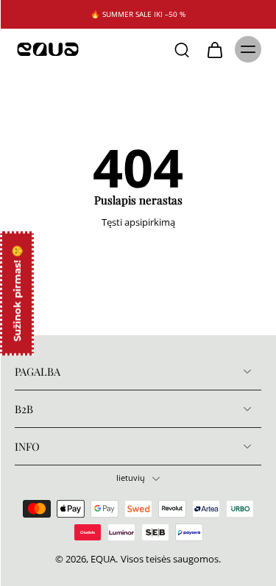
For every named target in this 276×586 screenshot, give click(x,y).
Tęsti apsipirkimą (138, 222)
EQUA (103, 559)
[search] (182, 49)
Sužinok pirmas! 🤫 (17, 293)
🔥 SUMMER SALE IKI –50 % (138, 14)
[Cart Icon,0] (214, 49)
